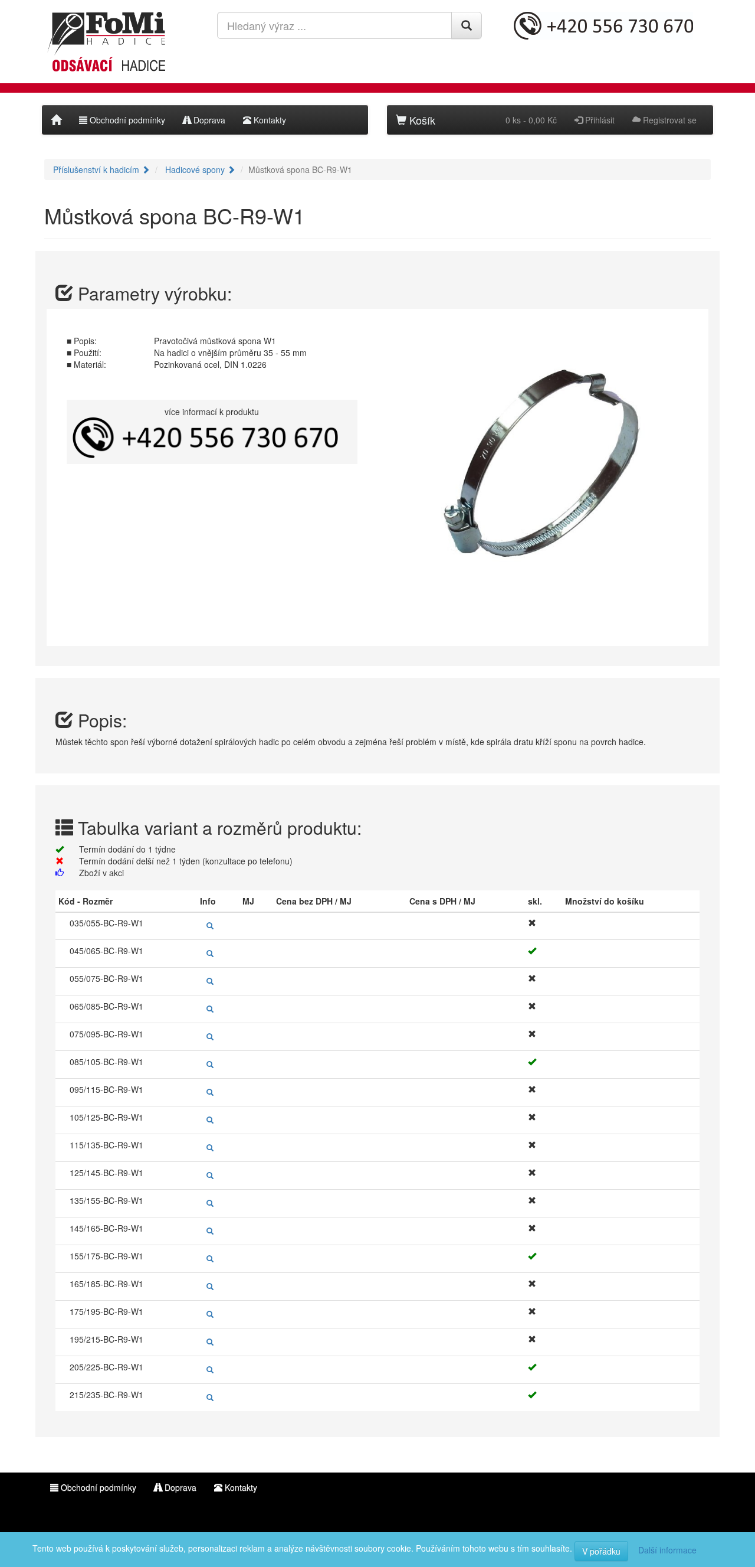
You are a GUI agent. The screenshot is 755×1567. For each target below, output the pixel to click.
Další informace (667, 1550)
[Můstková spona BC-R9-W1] (543, 475)
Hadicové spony (196, 169)
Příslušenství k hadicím (97, 169)
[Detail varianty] (209, 926)
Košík (420, 120)
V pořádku (601, 1551)
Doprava (208, 120)
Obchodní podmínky (126, 120)
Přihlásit (599, 120)
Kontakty (268, 120)
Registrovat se (669, 120)
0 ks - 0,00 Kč (531, 120)
